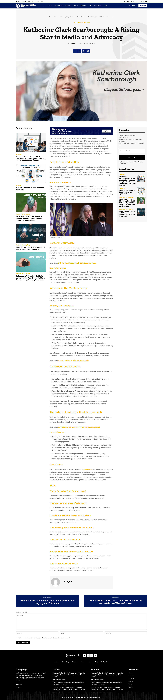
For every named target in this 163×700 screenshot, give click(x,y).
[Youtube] (146, 1)
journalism (87, 469)
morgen (73, 43)
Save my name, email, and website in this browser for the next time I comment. (44, 638)
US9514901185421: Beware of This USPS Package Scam (79, 427)
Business (18, 154)
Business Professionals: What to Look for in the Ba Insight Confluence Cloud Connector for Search (31, 159)
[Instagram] (141, 1)
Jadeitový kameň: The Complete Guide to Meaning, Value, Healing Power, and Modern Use (29, 218)
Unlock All (132, 157)
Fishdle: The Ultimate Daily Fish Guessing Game (77, 263)
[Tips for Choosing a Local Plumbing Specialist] (31, 173)
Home (51, 17)
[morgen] (56, 582)
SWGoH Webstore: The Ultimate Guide (73, 361)
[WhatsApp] (88, 51)
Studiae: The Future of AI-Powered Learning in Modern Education (30, 248)
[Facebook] (139, 1)
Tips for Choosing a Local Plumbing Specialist (30, 188)
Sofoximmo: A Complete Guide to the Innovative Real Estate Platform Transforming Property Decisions (30, 278)
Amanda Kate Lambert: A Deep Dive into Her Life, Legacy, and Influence (47, 602)
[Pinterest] (84, 51)
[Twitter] (144, 1)
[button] (106, 5)
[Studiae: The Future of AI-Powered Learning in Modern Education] (31, 233)
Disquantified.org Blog (61, 17)
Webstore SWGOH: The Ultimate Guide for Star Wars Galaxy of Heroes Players (115, 602)
